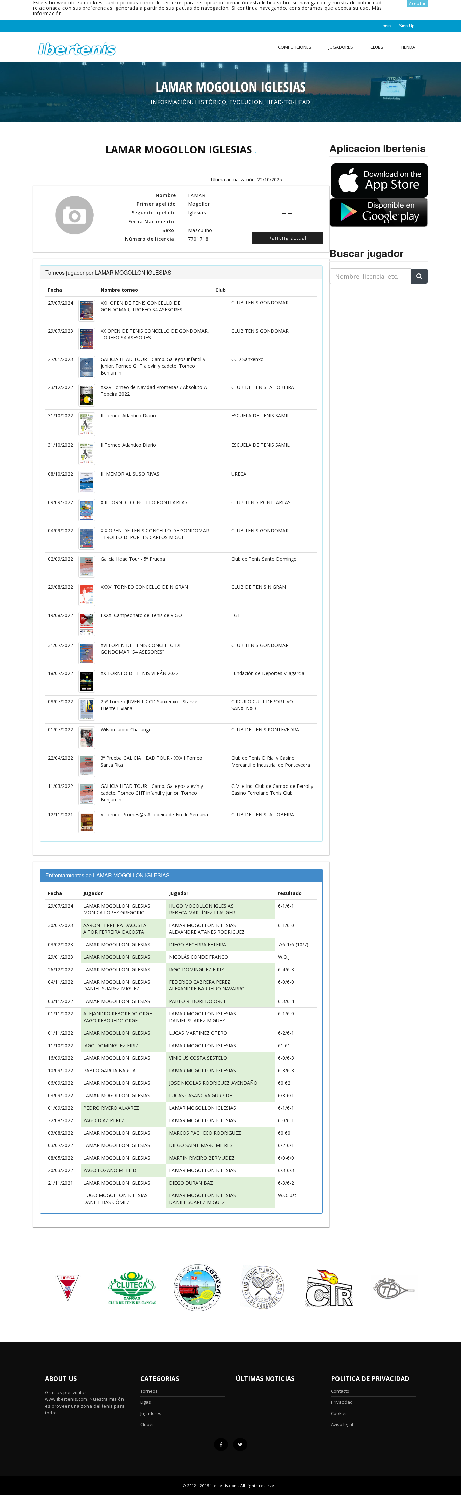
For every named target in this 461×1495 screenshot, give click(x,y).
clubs (376, 47)
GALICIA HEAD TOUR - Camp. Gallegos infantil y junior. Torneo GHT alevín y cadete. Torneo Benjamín (153, 366)
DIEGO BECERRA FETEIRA (197, 944)
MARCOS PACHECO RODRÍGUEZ (205, 1133)
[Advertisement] (371, 331)
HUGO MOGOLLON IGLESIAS (201, 906)
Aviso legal (342, 1424)
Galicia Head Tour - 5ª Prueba (133, 559)
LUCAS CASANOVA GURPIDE (200, 1095)
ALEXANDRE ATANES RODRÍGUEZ (207, 932)
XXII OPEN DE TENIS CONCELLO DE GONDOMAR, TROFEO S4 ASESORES (141, 306)
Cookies (339, 1413)
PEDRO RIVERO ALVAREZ (111, 1108)
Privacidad (342, 1402)
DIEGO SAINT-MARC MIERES (201, 1145)
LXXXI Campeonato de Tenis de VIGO (141, 615)
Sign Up (406, 25)
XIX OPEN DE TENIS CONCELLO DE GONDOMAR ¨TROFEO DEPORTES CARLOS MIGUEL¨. (155, 533)
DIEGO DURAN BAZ (191, 1183)
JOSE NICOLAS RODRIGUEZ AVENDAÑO (213, 1083)
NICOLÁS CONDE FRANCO (198, 957)
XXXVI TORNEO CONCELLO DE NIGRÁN (144, 587)
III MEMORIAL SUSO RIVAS (130, 474)
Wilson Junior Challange (126, 729)
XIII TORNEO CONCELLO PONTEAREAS (144, 502)
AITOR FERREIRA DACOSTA (113, 932)
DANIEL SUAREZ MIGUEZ (111, 988)
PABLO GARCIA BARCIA (109, 1070)
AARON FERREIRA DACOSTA (114, 925)
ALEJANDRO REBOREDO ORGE (117, 1013)
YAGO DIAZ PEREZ (104, 1120)
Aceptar (417, 3)
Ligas (145, 1402)
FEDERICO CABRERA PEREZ (200, 982)
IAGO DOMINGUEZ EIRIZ (196, 969)
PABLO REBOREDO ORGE (197, 1001)
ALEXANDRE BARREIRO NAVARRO (207, 988)
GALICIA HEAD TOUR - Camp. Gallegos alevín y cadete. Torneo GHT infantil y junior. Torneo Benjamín (152, 793)
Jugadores (341, 47)
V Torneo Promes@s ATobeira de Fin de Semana (154, 814)
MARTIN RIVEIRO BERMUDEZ (202, 1158)
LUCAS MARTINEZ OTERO (198, 1033)
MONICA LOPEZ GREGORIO (114, 912)
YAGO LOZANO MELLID (109, 1170)
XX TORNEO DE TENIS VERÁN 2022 (140, 673)
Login (385, 25)
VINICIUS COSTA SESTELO (198, 1058)
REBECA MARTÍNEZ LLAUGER (202, 912)
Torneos (149, 1391)
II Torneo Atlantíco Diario (128, 415)
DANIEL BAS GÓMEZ (106, 1202)
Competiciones (294, 47)
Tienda (408, 47)
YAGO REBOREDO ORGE (110, 1020)
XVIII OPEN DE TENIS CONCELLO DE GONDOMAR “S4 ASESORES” (141, 648)
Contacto (340, 1391)
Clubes (147, 1424)
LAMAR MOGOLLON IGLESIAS (116, 906)
